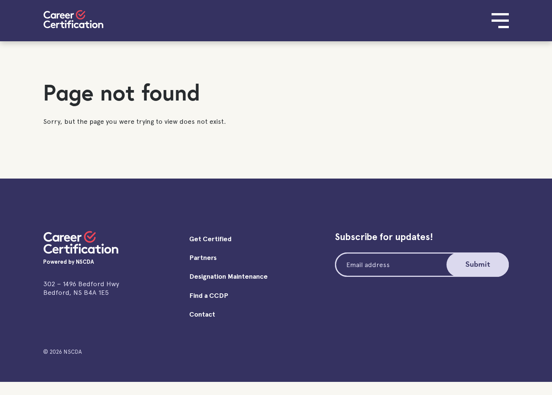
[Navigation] (500, 20)
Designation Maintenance (228, 276)
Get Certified (210, 239)
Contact (202, 314)
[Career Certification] (73, 19)
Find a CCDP (208, 295)
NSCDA (85, 261)
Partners (203, 257)
